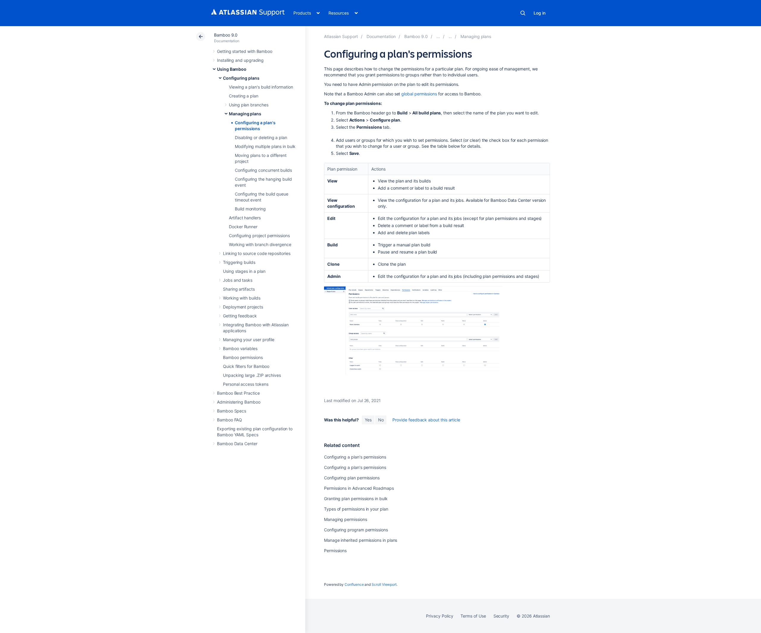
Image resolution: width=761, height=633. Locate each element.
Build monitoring (250, 208)
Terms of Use (473, 615)
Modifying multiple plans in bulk (265, 146)
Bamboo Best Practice (238, 393)
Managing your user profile (248, 339)
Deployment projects (243, 306)
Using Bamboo (231, 69)
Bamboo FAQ (229, 419)
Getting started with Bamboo (244, 51)
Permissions (335, 550)
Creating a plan (243, 95)
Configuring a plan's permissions (355, 456)
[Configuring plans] (450, 36)
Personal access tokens (245, 384)
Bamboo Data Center (237, 443)
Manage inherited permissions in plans (360, 540)
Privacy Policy (439, 615)
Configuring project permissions (259, 235)
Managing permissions (345, 519)
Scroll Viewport (384, 584)
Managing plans (245, 113)
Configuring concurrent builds (263, 170)
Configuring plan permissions (352, 477)
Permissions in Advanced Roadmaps (359, 488)
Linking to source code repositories (256, 253)
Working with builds (241, 297)
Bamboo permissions (243, 357)
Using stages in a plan (244, 271)
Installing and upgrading (240, 60)
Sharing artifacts (239, 289)
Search (523, 13)
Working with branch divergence (260, 244)
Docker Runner (243, 226)
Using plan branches (248, 104)
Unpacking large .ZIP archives (252, 375)
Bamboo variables (240, 348)
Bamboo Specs (231, 410)
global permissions (419, 93)
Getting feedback (240, 315)
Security (501, 615)
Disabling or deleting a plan (261, 137)
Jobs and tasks (237, 280)
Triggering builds (239, 262)
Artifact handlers (245, 217)
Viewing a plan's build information (261, 86)
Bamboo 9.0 (226, 34)
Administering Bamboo (238, 401)
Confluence (354, 584)
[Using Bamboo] (438, 36)
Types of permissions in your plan (356, 508)
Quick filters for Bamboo (246, 366)
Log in (539, 12)
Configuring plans (241, 78)
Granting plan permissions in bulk (356, 498)
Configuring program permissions (356, 529)
